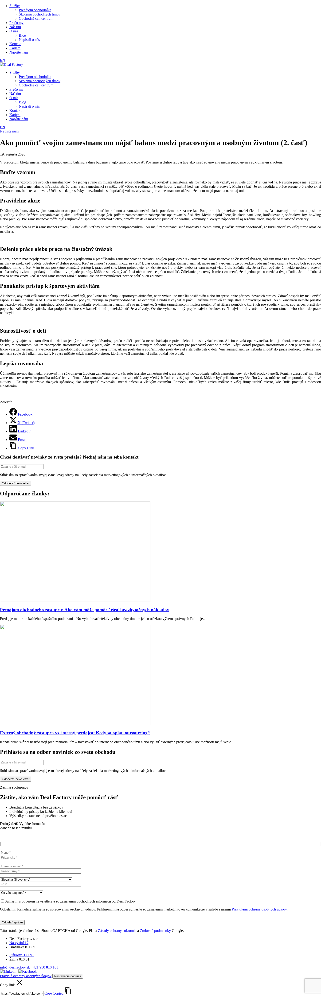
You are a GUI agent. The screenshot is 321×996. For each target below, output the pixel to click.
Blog (22, 35)
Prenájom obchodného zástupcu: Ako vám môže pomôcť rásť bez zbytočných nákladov (84, 609)
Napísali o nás (29, 40)
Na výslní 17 (18, 943)
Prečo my (16, 23)
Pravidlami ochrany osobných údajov (259, 909)
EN (2, 60)
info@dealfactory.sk (15, 967)
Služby (14, 6)
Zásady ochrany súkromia (117, 931)
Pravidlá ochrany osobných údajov (25, 976)
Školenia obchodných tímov (39, 14)
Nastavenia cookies (67, 976)
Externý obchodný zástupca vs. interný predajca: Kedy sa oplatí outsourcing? (75, 732)
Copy (53, 993)
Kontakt (15, 44)
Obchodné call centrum (36, 18)
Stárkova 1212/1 (21, 955)
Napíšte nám (18, 52)
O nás (13, 31)
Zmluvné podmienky (155, 931)
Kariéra (14, 48)
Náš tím (15, 27)
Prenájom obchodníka (35, 10)
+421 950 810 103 (44, 967)
